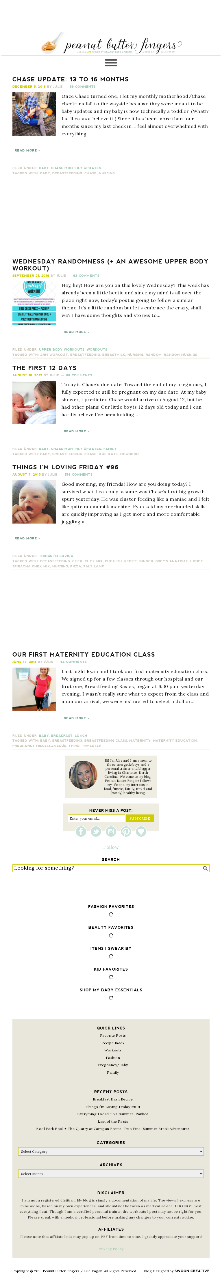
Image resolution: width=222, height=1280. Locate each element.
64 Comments (73, 662)
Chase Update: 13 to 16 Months (70, 79)
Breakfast (62, 736)
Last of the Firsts (113, 1121)
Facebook (82, 831)
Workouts (97, 350)
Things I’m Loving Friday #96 (65, 467)
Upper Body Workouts (62, 350)
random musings (180, 355)
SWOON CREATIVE (192, 1271)
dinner (146, 561)
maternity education (175, 741)
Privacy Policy (111, 1249)
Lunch (81, 736)
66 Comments (83, 87)
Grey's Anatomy (172, 561)
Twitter (97, 831)
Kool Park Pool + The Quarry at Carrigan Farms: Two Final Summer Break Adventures (113, 1128)
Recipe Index (112, 1043)
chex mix (94, 561)
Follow (111, 847)
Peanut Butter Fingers (111, 43)
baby (45, 173)
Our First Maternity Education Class (83, 654)
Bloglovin (141, 831)
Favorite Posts (113, 1035)
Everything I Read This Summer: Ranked (113, 1114)
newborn (129, 454)
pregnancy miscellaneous (39, 746)
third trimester (85, 746)
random (154, 355)
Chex (77, 561)
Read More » (27, 150)
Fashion (113, 1057)
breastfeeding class (105, 741)
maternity (140, 741)
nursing (107, 173)
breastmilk (113, 355)
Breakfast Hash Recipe (113, 1099)
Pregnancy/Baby (113, 1065)
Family (110, 449)
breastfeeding (67, 173)
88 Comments (79, 375)
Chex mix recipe (121, 561)
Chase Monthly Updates (76, 168)
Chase (90, 173)
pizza (75, 566)
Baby (44, 168)
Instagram (112, 831)
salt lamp (93, 566)
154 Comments (78, 475)
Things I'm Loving (56, 556)
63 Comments (86, 276)
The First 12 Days (44, 368)
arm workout (54, 355)
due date (108, 454)
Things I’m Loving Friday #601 (113, 1107)
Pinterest (127, 831)
